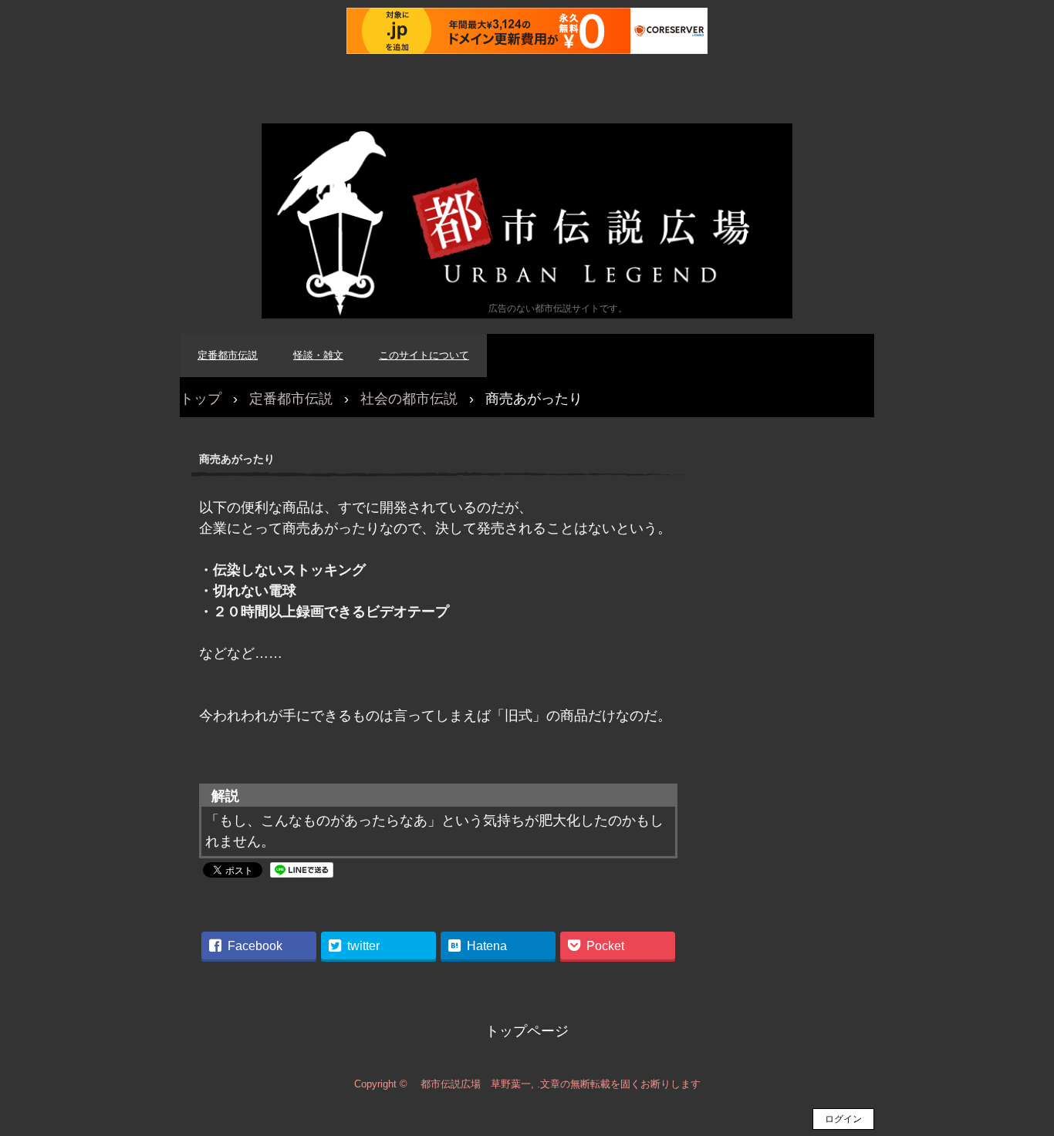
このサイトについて (424, 355)
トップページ (527, 1031)
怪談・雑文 (318, 355)
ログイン (843, 1119)
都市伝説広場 (527, 221)
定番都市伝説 (228, 355)
